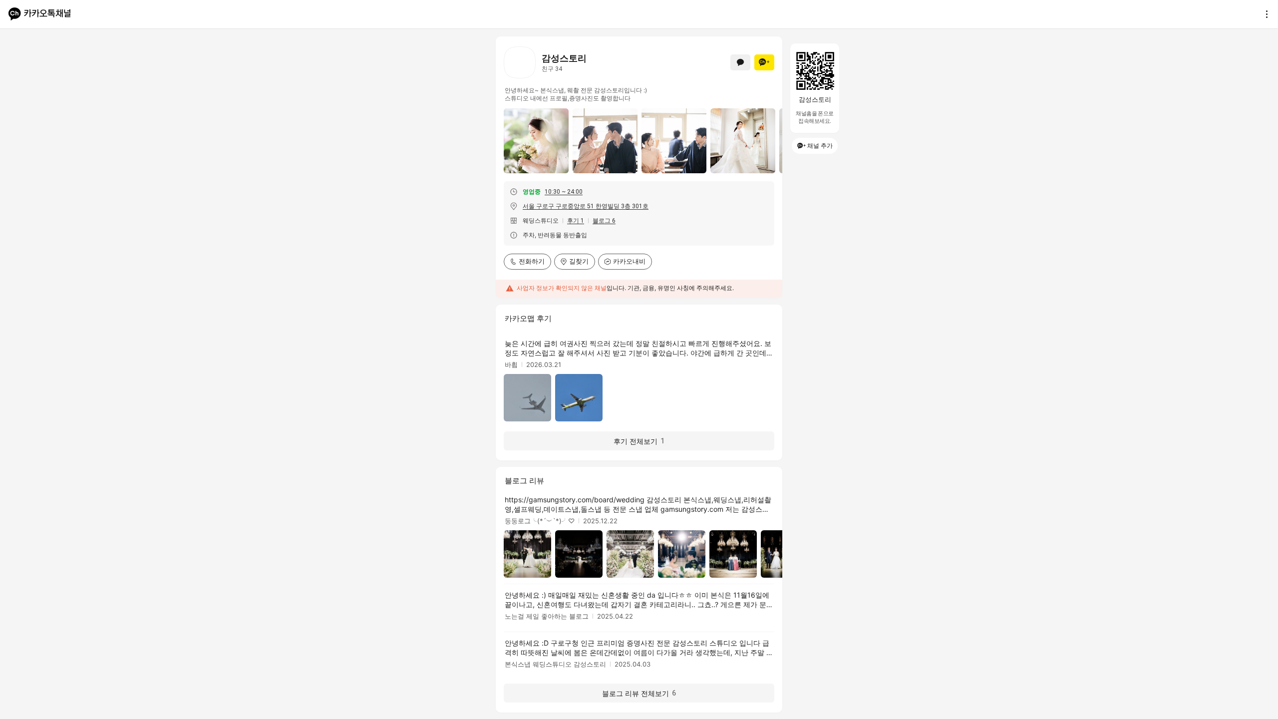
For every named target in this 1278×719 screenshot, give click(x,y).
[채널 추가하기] (764, 62)
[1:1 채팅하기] (740, 62)
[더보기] (1264, 14)
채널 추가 (820, 145)
